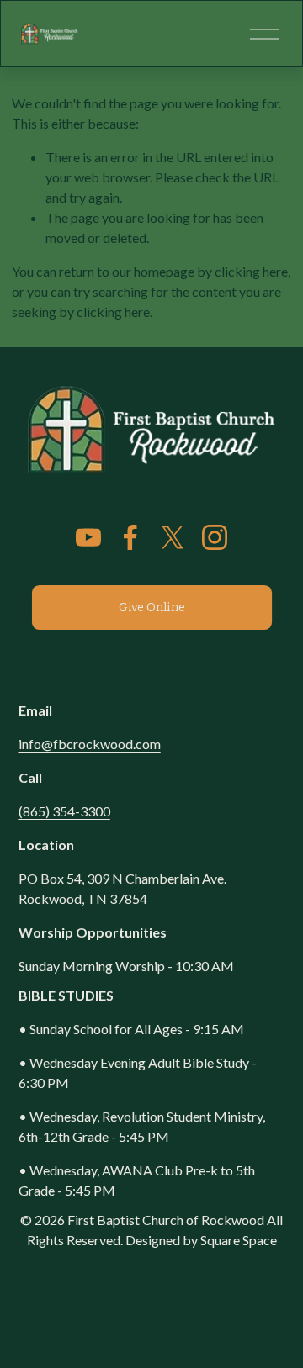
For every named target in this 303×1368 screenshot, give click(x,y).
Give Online (151, 607)
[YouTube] (88, 537)
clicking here (251, 271)
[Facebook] (130, 537)
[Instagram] (214, 537)
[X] (172, 537)
